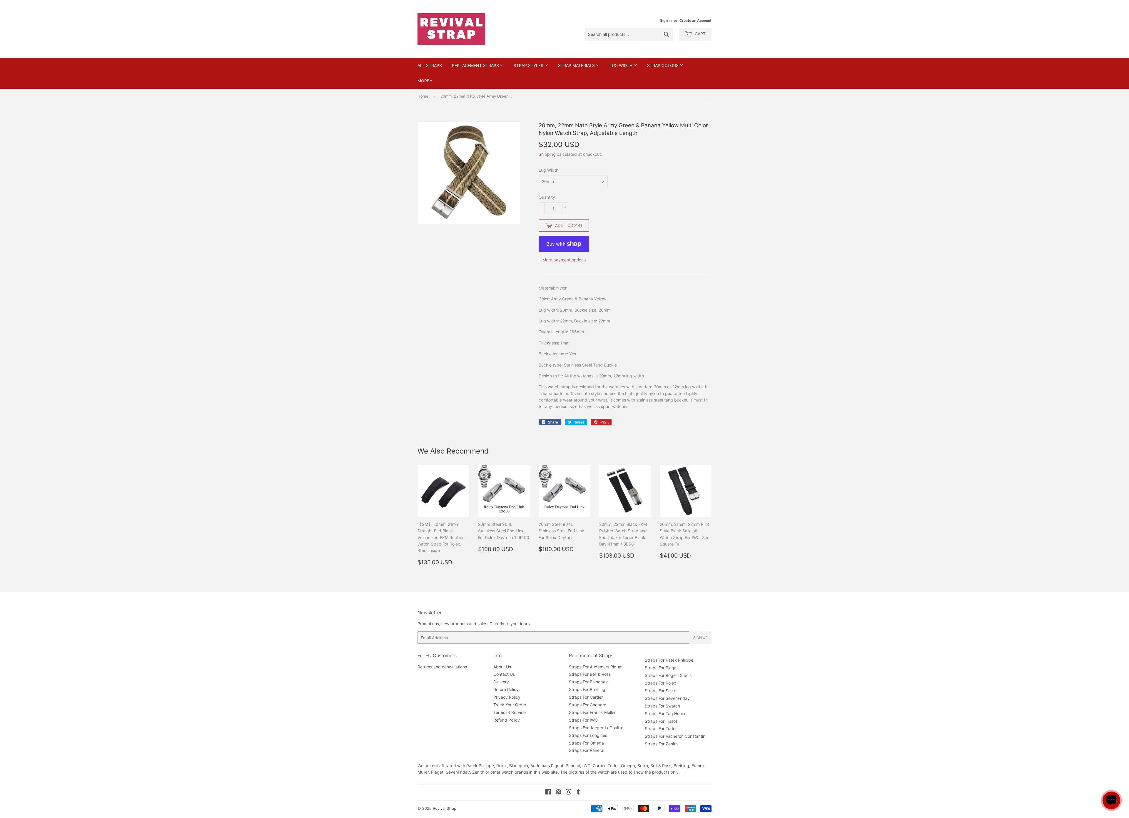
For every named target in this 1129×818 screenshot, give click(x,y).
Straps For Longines (588, 735)
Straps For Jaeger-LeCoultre (596, 727)
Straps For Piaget (661, 667)
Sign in (666, 20)
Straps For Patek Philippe (669, 660)
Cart (700, 33)
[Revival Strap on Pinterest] (558, 792)
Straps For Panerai (586, 750)
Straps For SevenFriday (667, 698)
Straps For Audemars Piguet (596, 666)
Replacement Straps (476, 65)
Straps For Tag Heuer (665, 713)
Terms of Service (509, 712)
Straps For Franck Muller (592, 712)
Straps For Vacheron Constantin (675, 736)
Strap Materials (577, 65)
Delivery (501, 681)
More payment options (564, 259)
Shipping (547, 154)
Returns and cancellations (442, 666)
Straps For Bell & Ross (590, 674)
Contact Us (504, 674)
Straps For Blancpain (589, 681)
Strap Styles (529, 65)
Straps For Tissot (661, 721)
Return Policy (506, 689)
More (423, 80)
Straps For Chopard (588, 704)
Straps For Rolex (660, 682)
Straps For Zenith (661, 743)
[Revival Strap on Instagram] (569, 792)
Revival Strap (444, 808)
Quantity (547, 197)
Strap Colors (663, 65)
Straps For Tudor (661, 728)
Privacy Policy (506, 697)
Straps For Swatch (662, 705)
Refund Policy (506, 719)
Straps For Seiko (660, 690)
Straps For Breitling (587, 689)
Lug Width (621, 65)
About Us (502, 666)
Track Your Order (509, 704)
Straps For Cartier (586, 697)
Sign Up (700, 637)
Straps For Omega (586, 742)
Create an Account (695, 20)
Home (422, 96)
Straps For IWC (583, 719)
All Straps (429, 65)
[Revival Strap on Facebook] (548, 792)
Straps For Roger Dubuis (668, 675)
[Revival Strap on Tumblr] (578, 792)
